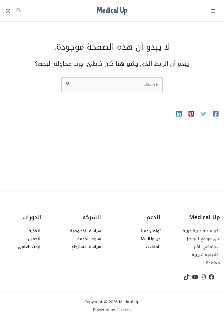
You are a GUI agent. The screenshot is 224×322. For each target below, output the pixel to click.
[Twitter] (203, 113)
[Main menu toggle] (213, 10)
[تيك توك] (186, 277)
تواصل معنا (151, 231)
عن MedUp (151, 239)
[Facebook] (216, 113)
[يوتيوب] (195, 277)
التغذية (35, 231)
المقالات (153, 247)
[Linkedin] (179, 113)
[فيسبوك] (211, 277)
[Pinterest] (191, 113)
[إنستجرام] (203, 277)
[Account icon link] (7, 10)
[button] (18, 11)
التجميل (35, 239)
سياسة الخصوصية (85, 231)
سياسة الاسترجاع (86, 247)
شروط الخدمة (89, 239)
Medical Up (112, 10)
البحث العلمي (30, 247)
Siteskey (123, 310)
